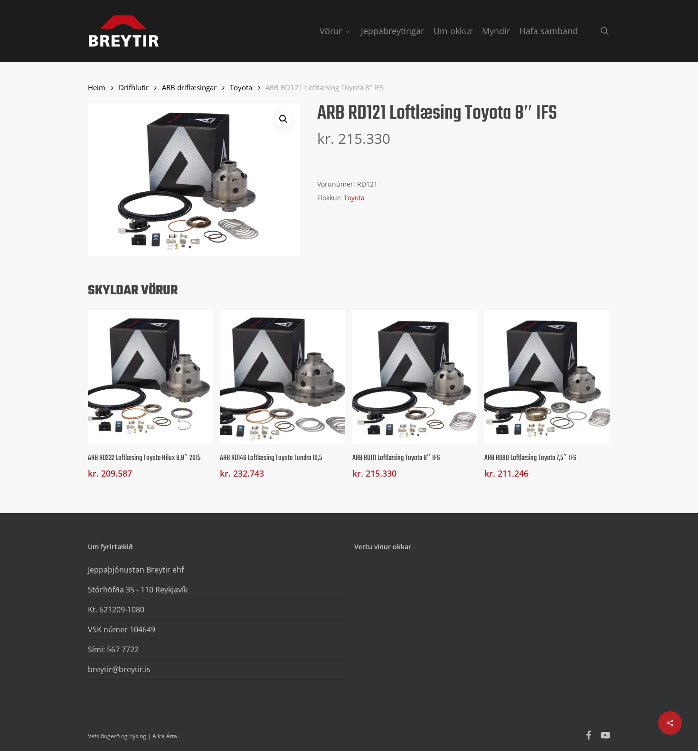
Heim (96, 87)
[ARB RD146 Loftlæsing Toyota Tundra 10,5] (282, 377)
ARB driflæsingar (189, 87)
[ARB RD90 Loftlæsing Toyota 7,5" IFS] (547, 377)
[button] (283, 119)
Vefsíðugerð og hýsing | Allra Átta (132, 736)
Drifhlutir (134, 87)
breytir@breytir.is (119, 669)
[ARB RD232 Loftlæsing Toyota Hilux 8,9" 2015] (150, 377)
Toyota (241, 87)
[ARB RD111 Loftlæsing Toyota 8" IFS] (415, 377)
